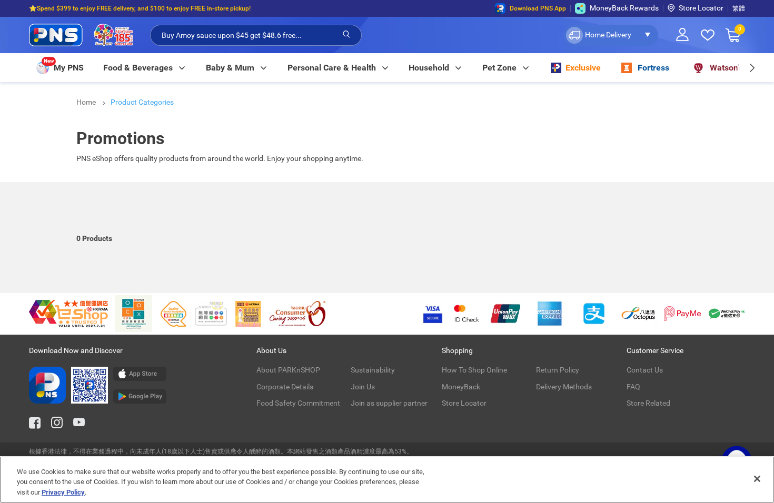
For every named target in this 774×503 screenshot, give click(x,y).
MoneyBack (461, 387)
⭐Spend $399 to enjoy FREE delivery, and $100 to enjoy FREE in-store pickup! (140, 8)
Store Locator (701, 8)
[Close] (757, 478)
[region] (387, 479)
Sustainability (373, 370)
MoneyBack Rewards (624, 8)
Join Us (363, 387)
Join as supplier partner (389, 403)
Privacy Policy (63, 492)
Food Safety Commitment (298, 403)
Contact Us (645, 370)
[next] (751, 67)
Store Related (648, 403)
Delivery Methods (564, 387)
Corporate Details (284, 387)
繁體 (738, 8)
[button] (611, 35)
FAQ (633, 387)
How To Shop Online (474, 370)
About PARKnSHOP (288, 370)
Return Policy (557, 370)
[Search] (346, 34)
